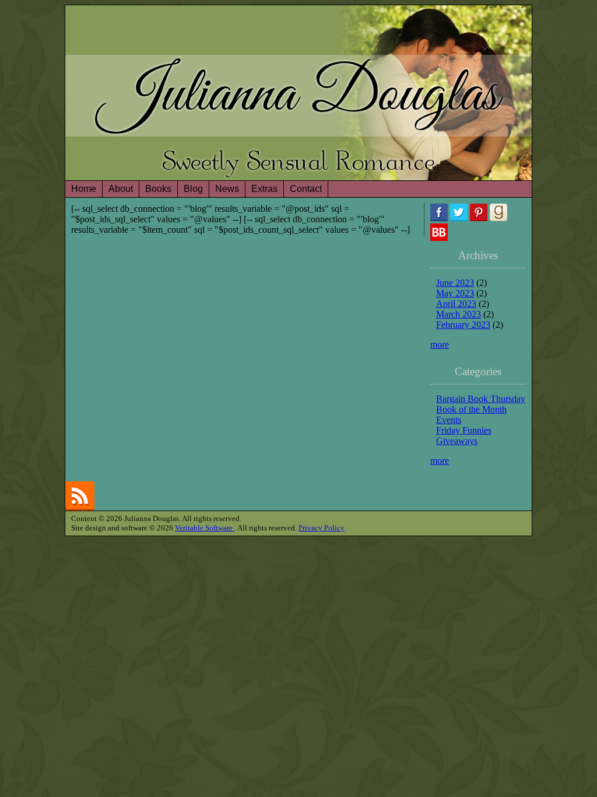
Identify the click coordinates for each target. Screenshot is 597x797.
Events (448, 420)
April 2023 (456, 304)
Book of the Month (471, 409)
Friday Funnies (463, 430)
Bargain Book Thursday (480, 399)
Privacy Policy (321, 527)
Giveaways (456, 441)
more (439, 344)
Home (83, 189)
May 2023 (455, 293)
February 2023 (463, 325)
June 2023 (455, 283)
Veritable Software (204, 527)
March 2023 (458, 314)
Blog (193, 189)
